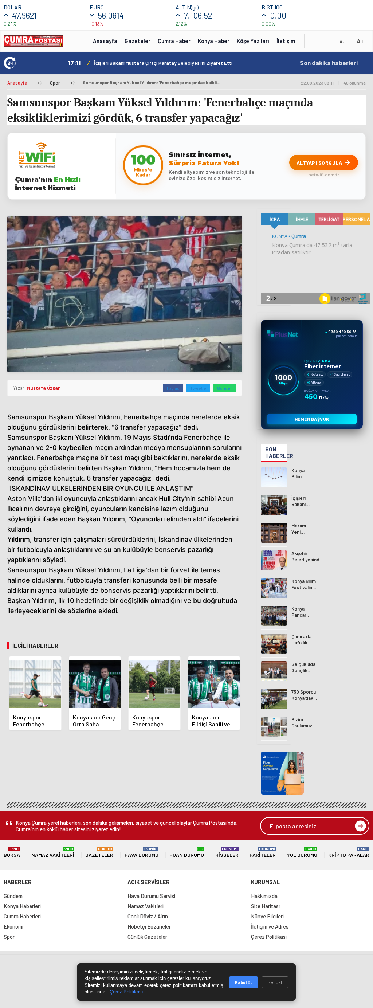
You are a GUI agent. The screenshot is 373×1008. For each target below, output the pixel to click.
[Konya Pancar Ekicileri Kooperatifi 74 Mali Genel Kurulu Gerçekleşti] (274, 616)
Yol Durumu (302, 852)
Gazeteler (137, 41)
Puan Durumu (186, 852)
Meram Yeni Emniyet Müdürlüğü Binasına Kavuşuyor (153, 63)
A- (342, 41)
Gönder (224, 388)
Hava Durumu (141, 852)
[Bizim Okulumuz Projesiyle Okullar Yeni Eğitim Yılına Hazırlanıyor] (274, 727)
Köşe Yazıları (253, 41)
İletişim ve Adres (269, 926)
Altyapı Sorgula (319, 163)
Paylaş (173, 388)
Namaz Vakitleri (52, 852)
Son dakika (329, 62)
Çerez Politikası (269, 936)
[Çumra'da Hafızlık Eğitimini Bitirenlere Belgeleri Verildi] (274, 644)
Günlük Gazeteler (147, 936)
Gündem (13, 896)
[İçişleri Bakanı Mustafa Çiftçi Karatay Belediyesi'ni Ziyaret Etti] (274, 505)
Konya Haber (213, 41)
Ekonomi (13, 926)
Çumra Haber (174, 41)
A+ (360, 41)
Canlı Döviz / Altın (147, 916)
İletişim (285, 41)
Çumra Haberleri (22, 916)
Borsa (12, 852)
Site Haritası (265, 906)
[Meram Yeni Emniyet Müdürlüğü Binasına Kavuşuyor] (274, 533)
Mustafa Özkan (43, 388)
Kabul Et (243, 982)
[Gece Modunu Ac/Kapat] (327, 43)
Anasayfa (105, 41)
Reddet (275, 982)
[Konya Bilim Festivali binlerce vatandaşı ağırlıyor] (274, 477)
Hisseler (227, 852)
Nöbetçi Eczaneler (149, 926)
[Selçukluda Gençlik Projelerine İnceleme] (274, 671)
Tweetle (198, 388)
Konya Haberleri (22, 906)
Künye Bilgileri (267, 916)
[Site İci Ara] (315, 43)
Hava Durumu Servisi (151, 896)
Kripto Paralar (348, 852)
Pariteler (263, 852)
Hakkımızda (264, 896)
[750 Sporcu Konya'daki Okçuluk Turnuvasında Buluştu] (274, 699)
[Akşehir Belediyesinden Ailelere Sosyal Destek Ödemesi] (274, 560)
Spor (55, 83)
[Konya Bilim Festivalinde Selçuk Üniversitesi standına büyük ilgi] (274, 588)
